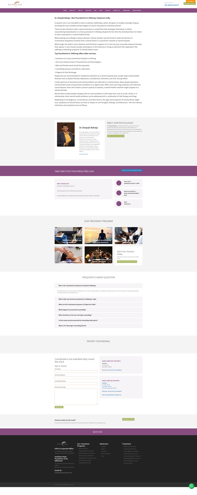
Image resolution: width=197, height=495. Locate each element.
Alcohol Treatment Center (131, 453)
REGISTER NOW (137, 10)
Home (65, 10)
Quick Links (98, 432)
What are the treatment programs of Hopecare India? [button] (77, 304)
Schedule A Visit (190, 3)
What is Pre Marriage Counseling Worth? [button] (72, 326)
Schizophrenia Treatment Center (87, 458)
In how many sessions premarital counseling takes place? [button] (78, 320)
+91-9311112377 (171, 5)
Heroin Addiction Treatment (131, 451)
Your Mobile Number (60, 381)
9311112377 (111, 370)
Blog (100, 10)
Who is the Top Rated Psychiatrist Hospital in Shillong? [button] (77, 285)
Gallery (107, 10)
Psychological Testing (84, 463)
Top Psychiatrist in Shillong (66, 53)
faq (95, 10)
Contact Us (116, 10)
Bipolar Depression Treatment (87, 453)
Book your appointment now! (131, 170)
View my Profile (83, 154)
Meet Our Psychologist (115, 136)
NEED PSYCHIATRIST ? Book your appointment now (131, 193)
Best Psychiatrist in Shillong (83, 18)
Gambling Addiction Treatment (132, 458)
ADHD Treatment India (130, 446)
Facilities (88, 10)
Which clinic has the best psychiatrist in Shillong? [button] (75, 299)
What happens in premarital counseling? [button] (72, 310)
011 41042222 (118, 370)
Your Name (58, 369)
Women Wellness (105, 453)
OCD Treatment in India (85, 460)
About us (72, 10)
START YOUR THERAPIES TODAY (127, 261)
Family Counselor (128, 463)
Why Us (80, 10)
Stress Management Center (131, 461)
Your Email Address (60, 375)
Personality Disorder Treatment (132, 456)
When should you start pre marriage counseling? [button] (75, 315)
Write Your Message (60, 387)
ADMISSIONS (126, 10)
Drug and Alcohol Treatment (86, 451)
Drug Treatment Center (130, 449)
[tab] (98, 285)
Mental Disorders (83, 448)
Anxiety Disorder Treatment (86, 455)
